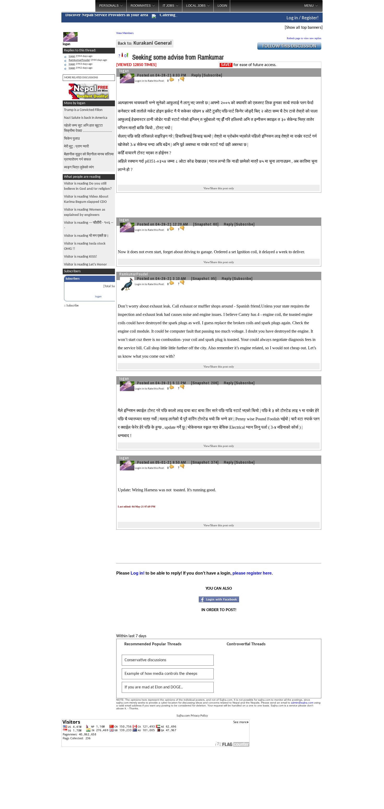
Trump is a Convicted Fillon (83, 110)
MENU (309, 6)
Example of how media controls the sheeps (161, 674)
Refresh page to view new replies (304, 38)
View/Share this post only (218, 188)
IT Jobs (168, 6)
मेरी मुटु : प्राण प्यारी (76, 147)
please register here (252, 573)
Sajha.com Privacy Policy (192, 715)
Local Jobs (196, 6)
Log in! (137, 573)
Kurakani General (152, 43)
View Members (124, 33)
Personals (109, 6)
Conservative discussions (145, 660)
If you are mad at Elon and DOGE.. (154, 687)
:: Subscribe (71, 305)
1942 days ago (80, 68)
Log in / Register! (303, 18)
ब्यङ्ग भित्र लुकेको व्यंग (79, 167)
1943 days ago (80, 64)
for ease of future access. (248, 65)
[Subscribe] (212, 75)
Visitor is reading (86, 236)
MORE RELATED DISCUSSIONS (81, 77)
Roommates (141, 6)
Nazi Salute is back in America (85, 118)
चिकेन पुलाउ (72, 139)
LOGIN (222, 6)
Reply (196, 75)
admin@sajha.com (302, 702)
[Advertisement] (344, 83)
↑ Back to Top (359, 798)
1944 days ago (80, 56)
